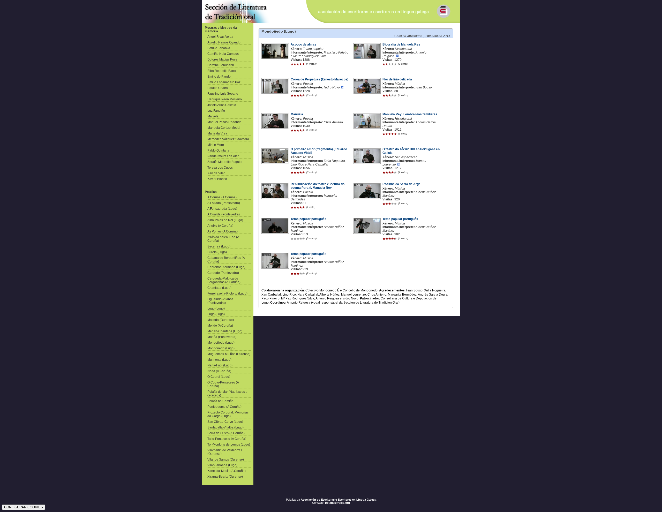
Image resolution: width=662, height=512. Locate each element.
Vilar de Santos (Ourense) (225, 459)
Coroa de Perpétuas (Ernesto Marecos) (319, 79)
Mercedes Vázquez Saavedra (228, 139)
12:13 (359, 45)
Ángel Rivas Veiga (220, 37)
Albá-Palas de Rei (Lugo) (225, 220)
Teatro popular (313, 49)
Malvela (213, 116)
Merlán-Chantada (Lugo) (224, 331)
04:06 (267, 150)
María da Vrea (217, 133)
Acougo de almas (303, 44)
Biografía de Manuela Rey (401, 44)
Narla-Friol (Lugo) (219, 365)
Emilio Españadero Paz (223, 82)
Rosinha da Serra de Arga (401, 184)
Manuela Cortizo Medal (223, 128)
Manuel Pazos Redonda (224, 122)
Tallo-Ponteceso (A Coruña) (226, 439)
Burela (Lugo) (217, 252)
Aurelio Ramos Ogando (223, 42)
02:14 (359, 185)
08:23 (359, 115)
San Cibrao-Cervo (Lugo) (225, 422)
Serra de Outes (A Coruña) (226, 433)
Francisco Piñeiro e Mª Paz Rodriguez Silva (319, 54)
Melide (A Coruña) (220, 325)
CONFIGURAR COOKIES (23, 507)
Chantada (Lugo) (219, 288)
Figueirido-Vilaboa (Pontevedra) (220, 301)
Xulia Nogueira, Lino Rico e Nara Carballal (318, 162)
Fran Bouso (424, 87)
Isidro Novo (332, 87)
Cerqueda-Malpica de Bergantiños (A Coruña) (223, 280)
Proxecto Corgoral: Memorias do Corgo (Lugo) (228, 414)
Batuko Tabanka (218, 48)
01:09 (267, 115)
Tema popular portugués (308, 219)
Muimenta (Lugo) (219, 360)
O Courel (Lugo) (218, 377)
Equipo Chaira (217, 88)
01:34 (267, 185)
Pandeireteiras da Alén (223, 156)
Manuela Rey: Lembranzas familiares (409, 114)
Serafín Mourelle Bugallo (224, 162)
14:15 (267, 80)
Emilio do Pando (219, 76)
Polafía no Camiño (220, 401)
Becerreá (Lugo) (218, 246)
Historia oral (403, 49)
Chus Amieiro (333, 122)
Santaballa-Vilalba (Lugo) (225, 427)
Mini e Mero (215, 145)
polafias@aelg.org (337, 502)
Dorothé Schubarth (220, 65)
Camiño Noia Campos (223, 54)
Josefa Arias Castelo (221, 105)
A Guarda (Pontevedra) (223, 214)
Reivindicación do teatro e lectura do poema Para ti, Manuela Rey (317, 186)
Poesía (308, 84)
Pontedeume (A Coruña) (224, 407)
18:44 (359, 150)
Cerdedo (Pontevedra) (223, 273)
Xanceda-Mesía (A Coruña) (226, 471)
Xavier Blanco (217, 179)
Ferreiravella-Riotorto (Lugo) (227, 293)
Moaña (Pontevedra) (221, 337)
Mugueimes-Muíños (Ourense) (228, 354)
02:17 (359, 220)
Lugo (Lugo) (216, 308)
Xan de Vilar (216, 173)
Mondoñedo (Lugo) (221, 342)
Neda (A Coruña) (219, 371)
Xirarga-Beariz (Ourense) (225, 476)
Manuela (297, 114)
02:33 (267, 254)
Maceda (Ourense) (220, 320)
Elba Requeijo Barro (221, 71)
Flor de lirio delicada (397, 79)
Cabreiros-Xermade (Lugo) (226, 267)
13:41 (267, 45)
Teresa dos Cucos (220, 167)
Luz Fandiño (216, 110)
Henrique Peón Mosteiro (224, 99)
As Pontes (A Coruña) (222, 231)
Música (400, 84)
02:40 (267, 220)
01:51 (359, 80)
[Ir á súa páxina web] (397, 56)
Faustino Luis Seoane (222, 93)
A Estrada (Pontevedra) (223, 203)
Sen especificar (406, 157)
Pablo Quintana (218, 150)
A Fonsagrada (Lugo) (222, 208)
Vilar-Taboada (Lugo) (222, 465)
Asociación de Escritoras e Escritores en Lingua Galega (338, 499)
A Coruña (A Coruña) (222, 197)
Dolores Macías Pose (222, 59)
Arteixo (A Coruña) (220, 226)
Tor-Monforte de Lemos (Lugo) (228, 444)
